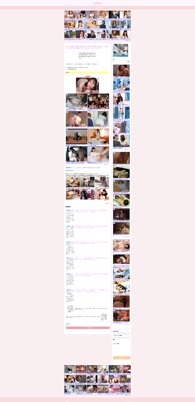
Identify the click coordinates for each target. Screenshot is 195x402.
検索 (114, 59)
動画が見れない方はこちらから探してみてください (77, 67)
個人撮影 (75, 173)
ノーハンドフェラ (74, 167)
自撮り (90, 173)
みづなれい (80, 167)
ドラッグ (97, 173)
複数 (88, 167)
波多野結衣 (84, 167)
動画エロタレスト (128, 40)
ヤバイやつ (71, 173)
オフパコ (87, 173)
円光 (78, 173)
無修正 (67, 173)
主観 (91, 167)
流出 (80, 173)
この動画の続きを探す (72, 69)
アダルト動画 (68, 167)
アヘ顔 (93, 173)
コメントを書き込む (88, 327)
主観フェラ (95, 167)
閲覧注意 (83, 173)
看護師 (99, 167)
